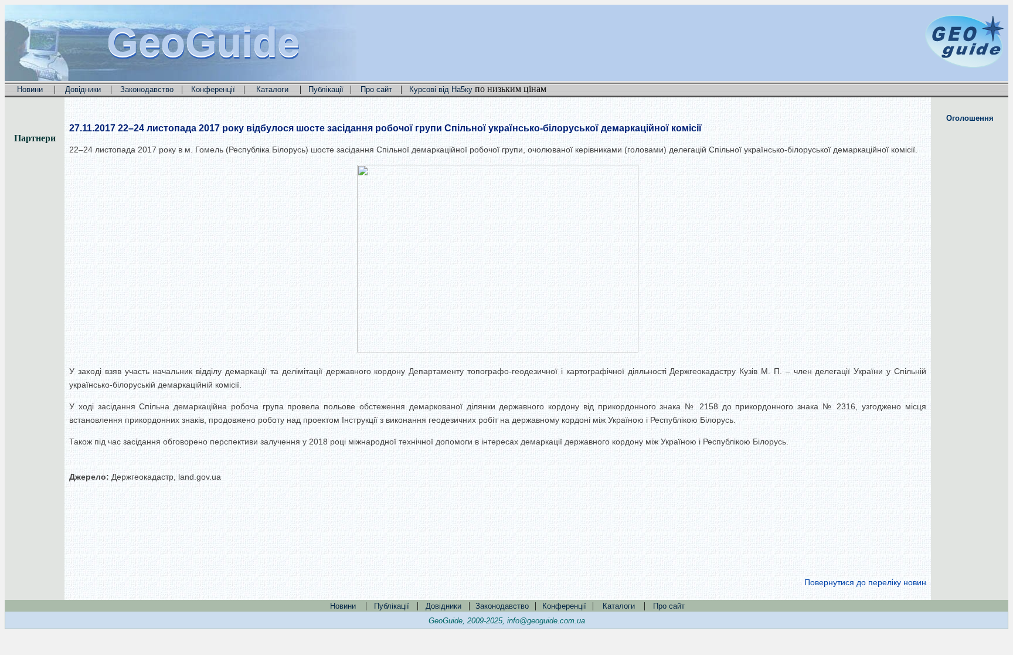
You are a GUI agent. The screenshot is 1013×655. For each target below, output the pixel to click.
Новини (30, 89)
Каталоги (272, 89)
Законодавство (147, 89)
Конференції (213, 89)
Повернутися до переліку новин (865, 582)
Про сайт (376, 89)
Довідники (83, 89)
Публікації (326, 89)
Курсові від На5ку (440, 89)
